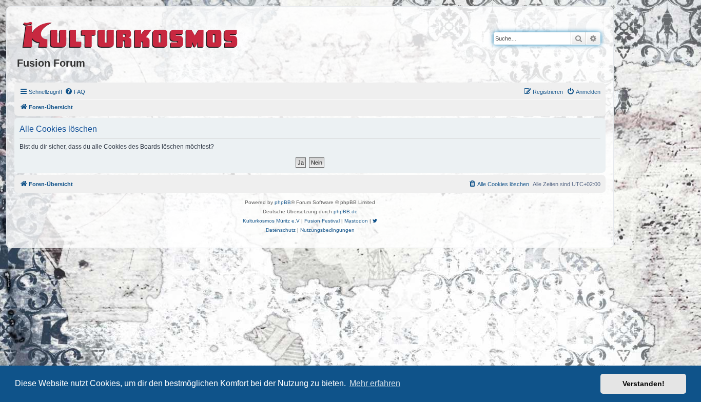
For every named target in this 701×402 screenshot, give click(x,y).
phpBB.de (346, 211)
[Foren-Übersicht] (130, 33)
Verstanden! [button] (643, 383)
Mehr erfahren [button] (374, 383)
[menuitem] (75, 92)
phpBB (283, 202)
